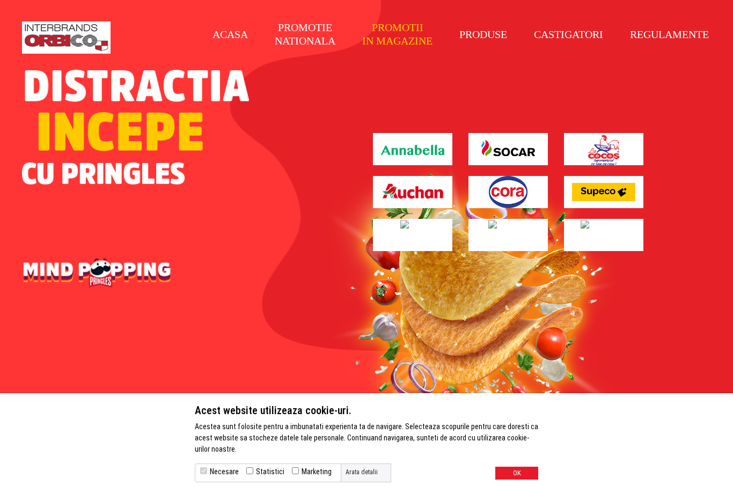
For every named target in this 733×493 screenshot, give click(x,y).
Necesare (224, 471)
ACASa (230, 34)
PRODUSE (483, 34)
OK (517, 473)
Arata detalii (362, 472)
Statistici (270, 471)
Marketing (317, 471)
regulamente (669, 34)
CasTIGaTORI (568, 34)
